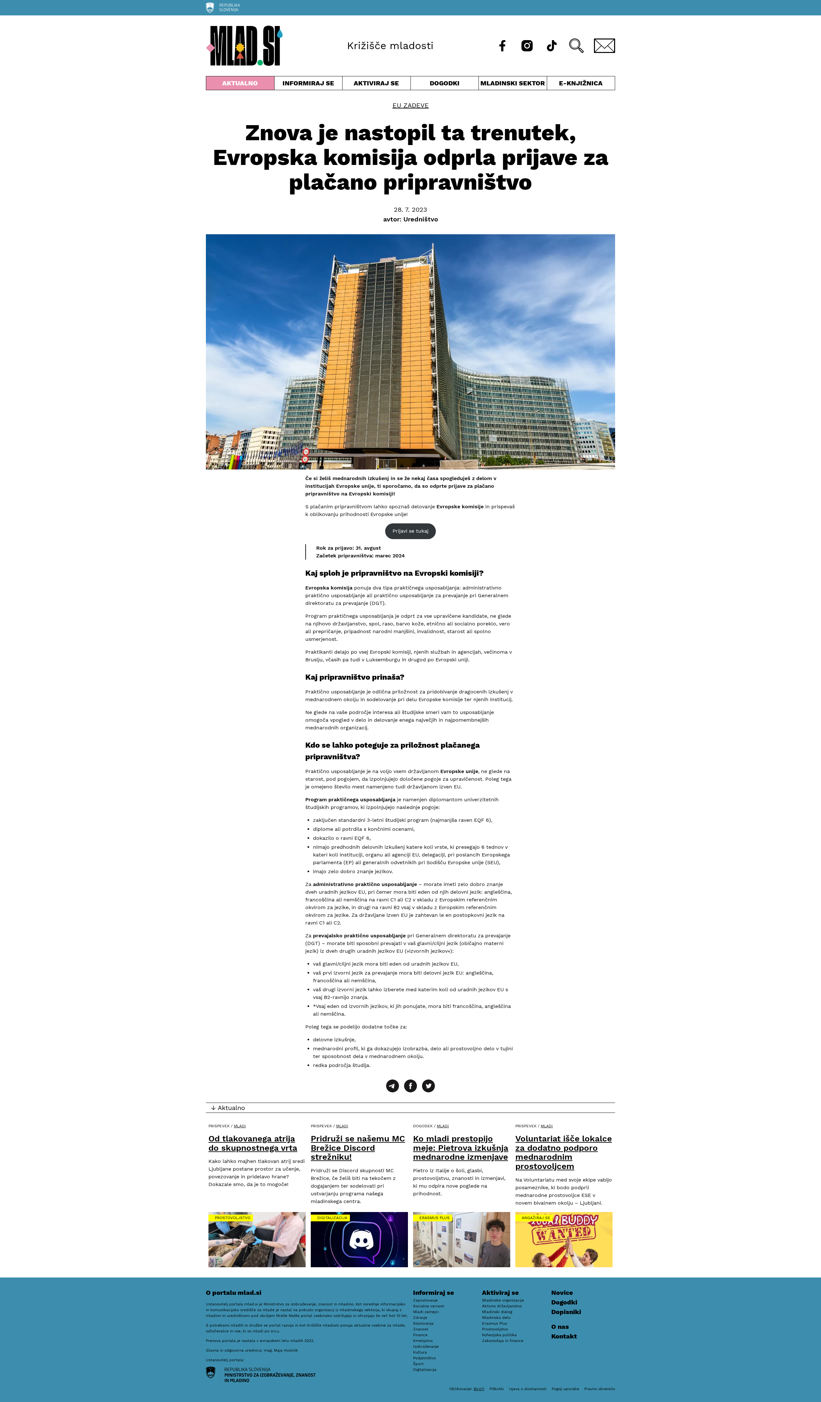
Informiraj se (309, 84)
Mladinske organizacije (503, 1300)
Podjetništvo (424, 1358)
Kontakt (564, 1336)
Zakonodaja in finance (502, 1340)
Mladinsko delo (496, 1317)
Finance (420, 1335)
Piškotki (496, 1389)
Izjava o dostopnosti (527, 1389)
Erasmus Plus (434, 1218)
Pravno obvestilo (599, 1389)
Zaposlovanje (425, 1300)
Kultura (420, 1352)
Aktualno (241, 84)
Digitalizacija (332, 1218)
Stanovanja (423, 1323)
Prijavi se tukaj (410, 531)
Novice (562, 1292)
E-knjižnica (581, 83)
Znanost (420, 1329)
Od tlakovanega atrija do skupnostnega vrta (252, 1143)
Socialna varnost (428, 1306)
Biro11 (479, 1389)
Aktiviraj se (376, 84)
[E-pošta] (604, 46)
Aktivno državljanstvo (502, 1306)
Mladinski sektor (513, 84)
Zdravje (420, 1317)
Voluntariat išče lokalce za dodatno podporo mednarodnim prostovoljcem (563, 1152)
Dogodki (445, 83)
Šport (418, 1364)
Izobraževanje (426, 1346)
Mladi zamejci (426, 1312)
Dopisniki (566, 1312)
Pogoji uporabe (565, 1389)
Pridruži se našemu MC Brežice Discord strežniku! (358, 1148)
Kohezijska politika (499, 1335)
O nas (560, 1326)
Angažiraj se (536, 1218)
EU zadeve (411, 105)
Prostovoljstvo (232, 1218)
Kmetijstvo (423, 1340)
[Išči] (576, 46)
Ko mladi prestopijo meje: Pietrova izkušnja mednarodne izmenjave (460, 1148)
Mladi (240, 1126)
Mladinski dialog (497, 1312)
